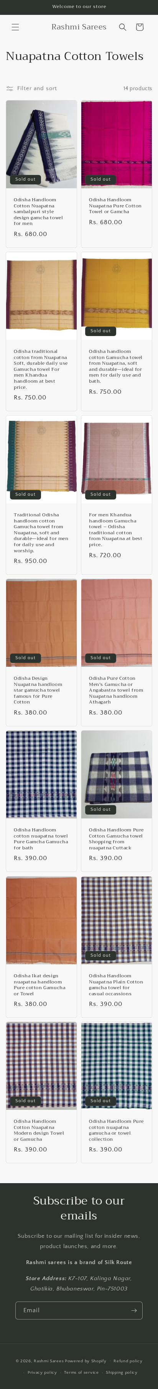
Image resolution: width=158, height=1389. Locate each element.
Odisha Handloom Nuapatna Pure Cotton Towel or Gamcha (115, 206)
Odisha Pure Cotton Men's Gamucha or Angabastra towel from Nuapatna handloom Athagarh (116, 690)
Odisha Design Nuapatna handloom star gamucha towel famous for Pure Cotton (38, 690)
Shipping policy (122, 1372)
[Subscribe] (133, 1310)
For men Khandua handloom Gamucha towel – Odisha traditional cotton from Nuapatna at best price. (116, 530)
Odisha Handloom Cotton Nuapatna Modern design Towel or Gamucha (39, 1130)
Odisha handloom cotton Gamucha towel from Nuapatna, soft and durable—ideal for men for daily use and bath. (116, 367)
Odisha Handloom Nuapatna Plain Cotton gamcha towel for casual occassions (116, 985)
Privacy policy (42, 1372)
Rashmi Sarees (49, 1360)
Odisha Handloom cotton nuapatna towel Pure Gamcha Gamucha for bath (41, 839)
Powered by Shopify (86, 1360)
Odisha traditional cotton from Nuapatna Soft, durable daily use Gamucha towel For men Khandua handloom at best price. (41, 369)
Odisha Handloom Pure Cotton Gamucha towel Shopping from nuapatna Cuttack (116, 839)
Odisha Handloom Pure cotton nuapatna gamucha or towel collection (116, 1130)
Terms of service (81, 1372)
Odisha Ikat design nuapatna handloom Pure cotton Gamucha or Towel (39, 985)
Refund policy (128, 1361)
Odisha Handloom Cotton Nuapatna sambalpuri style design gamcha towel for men (38, 212)
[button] (15, 27)
